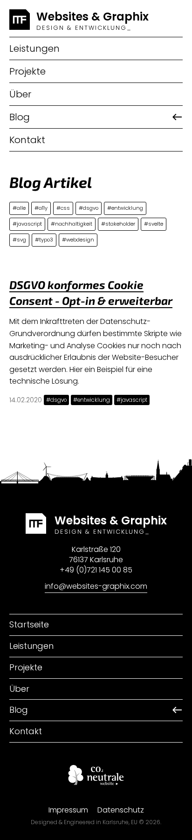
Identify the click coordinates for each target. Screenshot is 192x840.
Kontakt (27, 139)
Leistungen (34, 48)
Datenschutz (120, 810)
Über (20, 94)
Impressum (68, 810)
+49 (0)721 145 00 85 (96, 570)
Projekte (27, 71)
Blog (19, 117)
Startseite (29, 624)
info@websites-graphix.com (96, 586)
